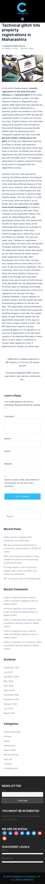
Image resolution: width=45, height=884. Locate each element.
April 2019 (8, 685)
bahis (6, 620)
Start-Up (8, 759)
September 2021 (11, 667)
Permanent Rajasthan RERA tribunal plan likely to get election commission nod (22, 376)
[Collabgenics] (22, 8)
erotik (6, 597)
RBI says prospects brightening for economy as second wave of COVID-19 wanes (22, 548)
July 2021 (8, 672)
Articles (7, 736)
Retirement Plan (11, 754)
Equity (7, 741)
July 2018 (8, 708)
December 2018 (11, 695)
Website (8, 464)
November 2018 (11, 699)
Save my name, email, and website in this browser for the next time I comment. (21, 483)
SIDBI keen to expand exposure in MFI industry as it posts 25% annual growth (23, 362)
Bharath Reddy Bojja (15, 46)
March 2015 (9, 713)
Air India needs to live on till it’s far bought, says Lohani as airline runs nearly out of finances (20, 570)
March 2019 (9, 690)
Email (7, 451)
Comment (9, 416)
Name (8, 438)
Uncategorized (11, 768)
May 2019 (8, 681)
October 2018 (10, 704)
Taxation (8, 764)
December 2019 (11, 676)
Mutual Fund (27, 48)
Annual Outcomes (12, 732)
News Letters (10, 750)
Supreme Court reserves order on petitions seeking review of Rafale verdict (21, 600)
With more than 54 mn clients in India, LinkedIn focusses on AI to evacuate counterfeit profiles (22, 559)
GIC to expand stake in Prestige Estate (22, 578)
